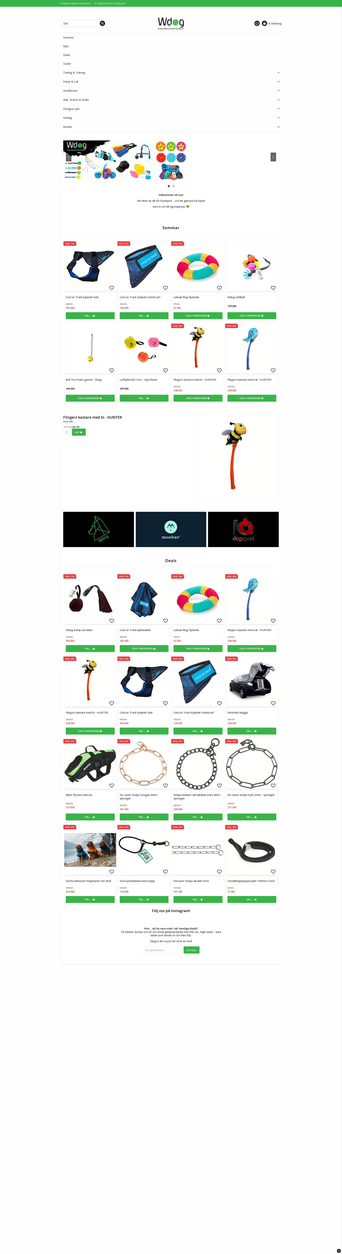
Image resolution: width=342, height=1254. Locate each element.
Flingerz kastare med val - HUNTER (249, 379)
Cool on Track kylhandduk (135, 630)
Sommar (68, 37)
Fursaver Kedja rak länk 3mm (191, 881)
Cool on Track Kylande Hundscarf (140, 297)
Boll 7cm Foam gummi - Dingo (84, 379)
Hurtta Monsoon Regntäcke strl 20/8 (88, 881)
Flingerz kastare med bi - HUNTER (194, 379)
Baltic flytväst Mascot (79, 795)
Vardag (67, 117)
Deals (66, 55)
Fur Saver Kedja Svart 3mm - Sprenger (251, 795)
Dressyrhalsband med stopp (137, 881)
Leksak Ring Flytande (186, 297)
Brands (67, 126)
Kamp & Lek (70, 81)
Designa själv (71, 108)
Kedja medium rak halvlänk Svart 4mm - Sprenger (197, 796)
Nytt (66, 46)
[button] (257, 23)
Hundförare (70, 90)
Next (273, 157)
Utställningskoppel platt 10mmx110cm (251, 881)
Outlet (67, 63)
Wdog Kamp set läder (79, 630)
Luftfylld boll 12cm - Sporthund (138, 379)
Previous (68, 157)
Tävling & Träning (74, 72)
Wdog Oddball (236, 297)
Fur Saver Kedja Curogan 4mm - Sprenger (139, 796)
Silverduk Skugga (237, 712)
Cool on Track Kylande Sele (82, 297)
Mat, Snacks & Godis (76, 99)
